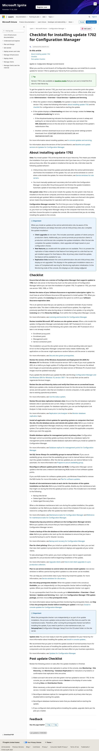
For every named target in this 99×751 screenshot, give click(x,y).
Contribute (36, 747)
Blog (27, 747)
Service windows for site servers (54, 578)
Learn (32, 28)
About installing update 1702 (40, 54)
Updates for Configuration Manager (51, 147)
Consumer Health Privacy (58, 747)
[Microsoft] (3, 17)
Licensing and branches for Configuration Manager (68, 317)
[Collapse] (24, 26)
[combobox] (13, 30)
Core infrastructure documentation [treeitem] (10, 36)
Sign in (94, 17)
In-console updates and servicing (79, 140)
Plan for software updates (70, 479)
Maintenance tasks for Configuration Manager (66, 515)
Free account (91, 22)
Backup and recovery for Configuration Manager (67, 541)
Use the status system (57, 397)
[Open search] (89, 17)
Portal (82, 22)
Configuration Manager (56, 28)
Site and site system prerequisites (61, 356)
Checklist (34, 56)
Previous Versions (18, 747)
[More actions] (94, 28)
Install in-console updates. (76, 639)
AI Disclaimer (6, 747)
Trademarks (85, 747)
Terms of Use (74, 747)
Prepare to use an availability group (70, 463)
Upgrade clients (55, 562)
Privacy (44, 747)
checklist (36, 107)
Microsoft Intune (41, 28)
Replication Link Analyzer (58, 413)
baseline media (61, 81)
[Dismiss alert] (95, 3)
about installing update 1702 (78, 104)
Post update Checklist (38, 59)
